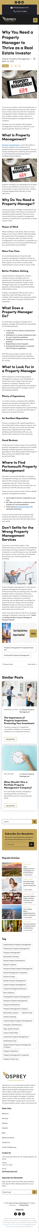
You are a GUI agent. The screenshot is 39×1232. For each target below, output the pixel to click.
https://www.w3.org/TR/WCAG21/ (14, 1224)
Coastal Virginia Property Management (17, 1021)
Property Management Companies (16, 1055)
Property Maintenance (11, 1005)
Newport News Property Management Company (17, 1046)
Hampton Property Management (15, 1001)
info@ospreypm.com (20, 7)
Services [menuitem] (5, 1118)
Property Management (11, 952)
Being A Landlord (9, 964)
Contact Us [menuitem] (6, 1142)
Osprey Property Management (14, 985)
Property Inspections (10, 1051)
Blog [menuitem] (3, 1133)
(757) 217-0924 (21, 11)
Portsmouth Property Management (17, 655)
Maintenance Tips (9, 1041)
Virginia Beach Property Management (17, 944)
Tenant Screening (9, 1017)
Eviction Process (9, 976)
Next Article (31, 664)
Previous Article (8, 664)
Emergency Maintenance (12, 1025)
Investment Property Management (15, 1037)
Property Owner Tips (10, 1059)
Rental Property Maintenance (14, 960)
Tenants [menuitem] (5, 1128)
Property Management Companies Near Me (19, 649)
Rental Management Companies (15, 972)
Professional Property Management (16, 948)
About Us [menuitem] (5, 1113)
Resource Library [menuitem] (8, 1137)
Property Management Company (15, 1009)
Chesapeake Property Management (16, 997)
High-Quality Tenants (11, 1029)
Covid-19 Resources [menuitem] (9, 1147)
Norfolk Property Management (14, 981)
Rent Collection (8, 993)
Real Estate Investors (10, 1013)
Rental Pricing (27, 1013)
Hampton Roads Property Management (17, 968)
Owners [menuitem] (5, 1123)
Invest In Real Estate (10, 1033)
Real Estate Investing (11, 956)
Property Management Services (14, 989)
